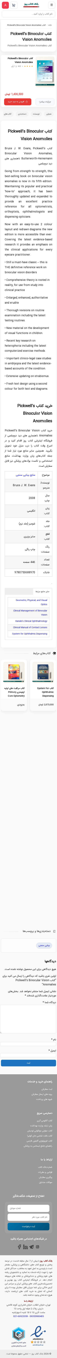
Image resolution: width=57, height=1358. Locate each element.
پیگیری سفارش (45, 1177)
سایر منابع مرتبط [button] (42, 591)
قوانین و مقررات (45, 1172)
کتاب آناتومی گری (44, 1121)
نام (53, 1040)
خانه (50, 25)
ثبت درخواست (28, 1226)
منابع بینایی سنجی (25, 475)
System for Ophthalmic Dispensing (29, 634)
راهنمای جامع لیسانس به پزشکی (38, 1146)
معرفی (48, 114)
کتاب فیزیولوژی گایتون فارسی (39, 1141)
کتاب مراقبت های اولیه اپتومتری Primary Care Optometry (14, 692)
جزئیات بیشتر (45, 101)
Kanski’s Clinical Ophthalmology (31, 621)
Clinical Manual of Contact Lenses (30, 627)
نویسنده (36, 114)
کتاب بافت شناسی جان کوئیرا (39, 1136)
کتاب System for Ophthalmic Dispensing (45, 692)
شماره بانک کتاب (45, 1167)
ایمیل (52, 1051)
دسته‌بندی (22, 114)
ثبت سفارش (46, 1089)
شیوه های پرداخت (44, 1099)
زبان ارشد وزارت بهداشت (41, 1126)
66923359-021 (20, 1316)
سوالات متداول (45, 1182)
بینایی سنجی (44, 945)
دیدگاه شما (49, 1002)
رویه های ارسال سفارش (42, 1094)
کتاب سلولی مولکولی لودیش (39, 1131)
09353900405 (37, 1316)
